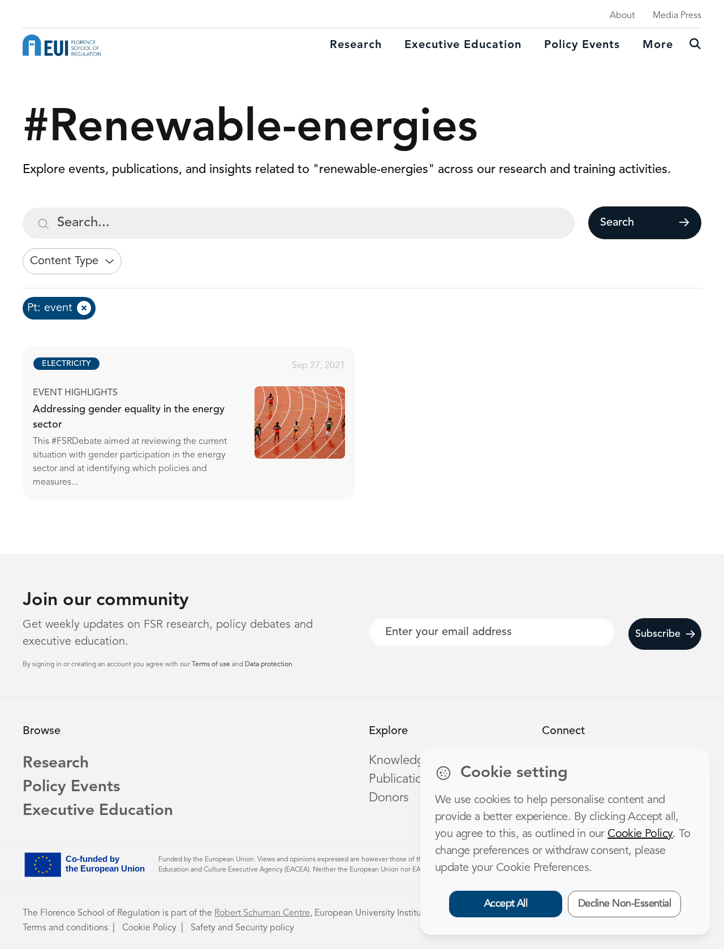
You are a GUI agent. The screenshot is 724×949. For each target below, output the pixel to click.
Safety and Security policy (242, 928)
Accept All (506, 904)
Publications (401, 779)
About (622, 15)
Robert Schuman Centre (262, 913)
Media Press (677, 15)
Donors (388, 798)
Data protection (268, 664)
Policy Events (582, 45)
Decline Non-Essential (624, 904)
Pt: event (49, 308)
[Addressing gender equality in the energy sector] (199, 423)
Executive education (463, 45)
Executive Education (98, 811)
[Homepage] (62, 45)
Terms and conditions (65, 928)
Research (356, 45)
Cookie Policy (149, 928)
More (658, 45)
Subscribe (657, 634)
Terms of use (212, 664)
